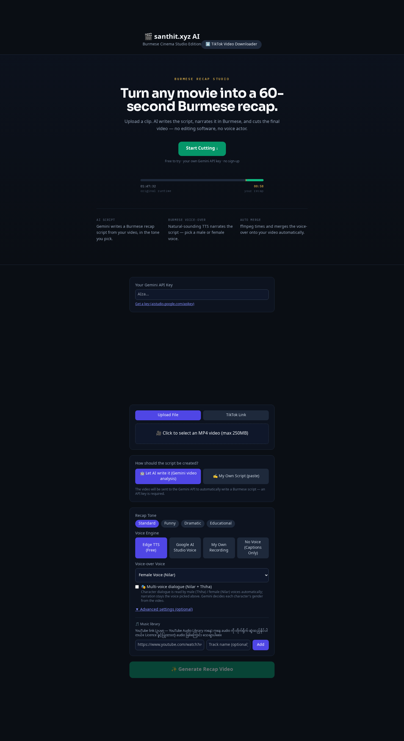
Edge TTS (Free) (151, 548)
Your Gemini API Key (154, 285)
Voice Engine (147, 533)
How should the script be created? (166, 463)
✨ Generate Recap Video (202, 669)
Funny (170, 524)
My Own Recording (218, 548)
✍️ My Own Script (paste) (236, 476)
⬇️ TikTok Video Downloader (231, 44)
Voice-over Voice (150, 564)
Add (260, 645)
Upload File (168, 415)
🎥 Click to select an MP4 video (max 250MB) (202, 433)
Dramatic (192, 524)
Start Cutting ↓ (202, 148)
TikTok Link (236, 415)
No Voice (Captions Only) (253, 548)
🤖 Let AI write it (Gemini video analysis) (168, 476)
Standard (147, 524)
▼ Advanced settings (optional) (164, 610)
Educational (221, 524)
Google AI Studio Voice (185, 548)
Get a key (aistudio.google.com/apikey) (164, 304)
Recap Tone (145, 516)
